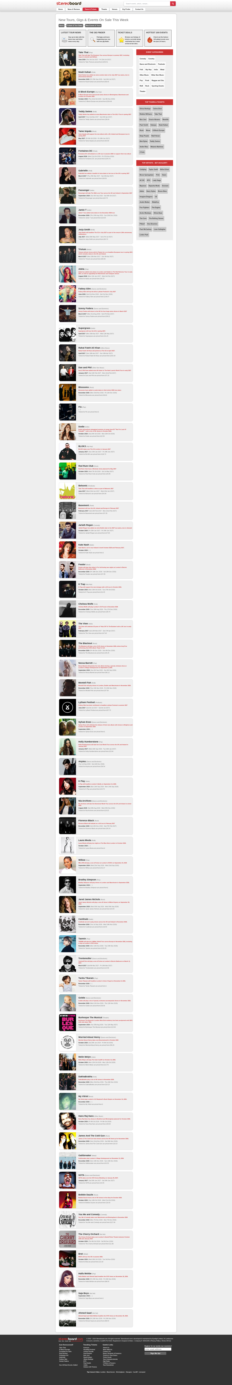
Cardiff (135, 1372)
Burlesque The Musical (90, 1017)
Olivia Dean (158, 213)
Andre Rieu (144, 147)
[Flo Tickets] (67, 420)
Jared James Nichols (89, 899)
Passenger (83, 190)
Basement (83, 505)
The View (83, 623)
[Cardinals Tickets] (67, 932)
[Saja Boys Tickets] (67, 1306)
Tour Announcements (110, 1359)
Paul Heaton (63, 1353)
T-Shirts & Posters (109, 1363)
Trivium (82, 249)
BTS (148, 180)
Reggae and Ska (158, 80)
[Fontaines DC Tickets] (67, 164)
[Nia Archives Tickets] (67, 814)
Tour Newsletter (108, 1365)
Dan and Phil (85, 367)
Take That (83, 52)
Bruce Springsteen (147, 175)
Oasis (164, 175)
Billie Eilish (164, 169)
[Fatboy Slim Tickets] (67, 302)
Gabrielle (83, 170)
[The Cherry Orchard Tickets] (67, 1247)
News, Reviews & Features (112, 1353)
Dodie (81, 426)
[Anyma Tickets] (67, 774)
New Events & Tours (93, 25)
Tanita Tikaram (86, 978)
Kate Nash (83, 545)
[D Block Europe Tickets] (67, 105)
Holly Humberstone (88, 741)
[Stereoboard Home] (69, 5)
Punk (147, 80)
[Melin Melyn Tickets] (67, 1070)
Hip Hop (148, 69)
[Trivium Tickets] (67, 262)
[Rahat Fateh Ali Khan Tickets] (67, 361)
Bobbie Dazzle (85, 1194)
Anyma (82, 761)
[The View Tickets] (67, 636)
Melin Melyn (84, 1057)
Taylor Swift (153, 169)
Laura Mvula (84, 840)
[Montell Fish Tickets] (67, 696)
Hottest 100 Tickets (90, 1367)
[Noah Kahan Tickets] (67, 85)
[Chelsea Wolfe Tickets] (67, 617)
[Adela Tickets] (67, 282)
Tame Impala (84, 131)
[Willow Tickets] (67, 873)
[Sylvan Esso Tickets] (67, 735)
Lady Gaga (157, 180)
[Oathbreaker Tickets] (67, 1168)
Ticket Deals (107, 1357)
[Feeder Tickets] (67, 577)
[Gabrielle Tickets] (67, 183)
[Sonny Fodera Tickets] (67, 321)
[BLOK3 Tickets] (67, 459)
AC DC (142, 180)
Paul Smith (144, 125)
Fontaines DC (85, 151)
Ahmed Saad (85, 1313)
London (102, 1372)
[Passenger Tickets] (67, 203)
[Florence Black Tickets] (67, 833)
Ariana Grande (88, 1351)
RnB (141, 86)
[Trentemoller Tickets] (67, 971)
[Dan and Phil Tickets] (67, 380)
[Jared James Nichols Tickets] (67, 912)
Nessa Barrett (85, 663)
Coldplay (143, 169)
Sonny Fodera (85, 308)
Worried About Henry (89, 1037)
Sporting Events (158, 86)
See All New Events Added (68, 1365)
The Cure (143, 218)
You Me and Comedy (89, 1214)
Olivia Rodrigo (145, 109)
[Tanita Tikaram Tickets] (67, 991)
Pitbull (142, 224)
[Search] (173, 3)
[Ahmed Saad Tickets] (67, 1326)
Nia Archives (84, 801)
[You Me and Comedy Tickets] (67, 1227)
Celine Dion (157, 109)
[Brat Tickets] (67, 1267)
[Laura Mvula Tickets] (67, 853)
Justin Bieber (145, 202)
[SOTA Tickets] (67, 1188)
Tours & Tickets (90, 9)
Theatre (104, 9)
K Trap (81, 584)
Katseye (153, 125)
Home (60, 9)
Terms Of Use (166, 1341)
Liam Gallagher (159, 229)
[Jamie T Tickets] (67, 223)
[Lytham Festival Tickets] (67, 715)
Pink (158, 175)
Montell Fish (84, 682)
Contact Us (139, 9)
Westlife (165, 119)
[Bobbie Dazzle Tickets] (67, 1208)
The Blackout (85, 643)
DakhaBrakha (85, 1076)
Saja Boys (83, 1293)
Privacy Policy (156, 1341)
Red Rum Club (85, 466)
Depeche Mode (154, 186)
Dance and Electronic (148, 64)
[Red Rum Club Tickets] (67, 479)
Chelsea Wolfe (85, 604)
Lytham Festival (86, 702)
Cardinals (83, 919)
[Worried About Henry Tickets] (67, 1050)
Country (151, 59)
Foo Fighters (144, 207)
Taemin (82, 938)
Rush (142, 130)
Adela (81, 269)
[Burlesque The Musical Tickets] (67, 1030)
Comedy (143, 59)
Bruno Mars (162, 191)
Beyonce (143, 186)
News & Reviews (74, 9)
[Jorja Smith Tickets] (67, 242)
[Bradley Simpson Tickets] (67, 893)
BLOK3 (82, 446)
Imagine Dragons (146, 197)
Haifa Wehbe (84, 1273)
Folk (141, 69)
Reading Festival (89, 1349)
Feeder (82, 564)
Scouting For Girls (65, 1351)
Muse (148, 130)
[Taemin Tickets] (67, 952)
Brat (80, 1254)
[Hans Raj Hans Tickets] (67, 1129)
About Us (106, 1347)
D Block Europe (86, 92)
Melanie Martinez (157, 147)
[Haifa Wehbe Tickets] (67, 1286)
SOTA (81, 1175)
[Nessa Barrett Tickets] (67, 676)
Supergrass (84, 328)
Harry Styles (151, 191)
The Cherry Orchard (88, 1234)
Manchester (111, 1372)
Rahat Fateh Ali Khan (89, 348)
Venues (114, 9)
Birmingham (120, 1372)
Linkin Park (144, 235)
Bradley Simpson (87, 879)
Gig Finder (126, 9)
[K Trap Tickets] (67, 597)
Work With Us (107, 1349)
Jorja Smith (84, 229)
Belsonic (82, 485)
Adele (142, 191)
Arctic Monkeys (145, 213)
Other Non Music (157, 75)
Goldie (81, 998)
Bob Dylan (143, 141)
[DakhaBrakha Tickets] (67, 1089)
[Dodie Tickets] (67, 440)
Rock (147, 86)
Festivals (161, 64)
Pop (141, 80)
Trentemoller (84, 958)
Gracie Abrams (154, 119)
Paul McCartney (145, 229)
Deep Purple (144, 136)
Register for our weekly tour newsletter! (158, 1346)
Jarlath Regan (85, 525)
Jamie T (82, 210)
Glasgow (129, 1372)
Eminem (165, 186)
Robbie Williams (146, 114)
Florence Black (86, 820)
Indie (156, 69)
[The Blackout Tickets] (67, 656)
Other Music (144, 75)
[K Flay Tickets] (67, 794)
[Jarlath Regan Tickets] (67, 538)
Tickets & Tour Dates (74, 25)
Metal (162, 69)
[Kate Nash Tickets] (67, 558)
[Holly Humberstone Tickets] (67, 755)
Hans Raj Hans (86, 1116)
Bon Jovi (143, 119)
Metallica (155, 202)
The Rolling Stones (156, 218)
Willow (81, 860)
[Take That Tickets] (67, 65)
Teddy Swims (85, 111)
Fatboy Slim (84, 288)
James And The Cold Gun (91, 1136)
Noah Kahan (84, 72)
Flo (80, 407)
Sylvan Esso (84, 722)
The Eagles (156, 207)
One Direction (152, 224)
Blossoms (83, 387)
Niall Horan (155, 136)
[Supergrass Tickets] (67, 341)
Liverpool (142, 1372)
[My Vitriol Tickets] (67, 1109)
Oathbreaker (84, 1155)
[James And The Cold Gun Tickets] (67, 1149)
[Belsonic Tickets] (67, 499)
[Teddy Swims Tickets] (67, 124)
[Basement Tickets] (67, 518)
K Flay (81, 781)
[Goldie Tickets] (67, 1011)
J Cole (142, 152)
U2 (156, 197)
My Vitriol (83, 1096)
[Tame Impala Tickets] (67, 144)
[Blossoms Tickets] (67, 400)
